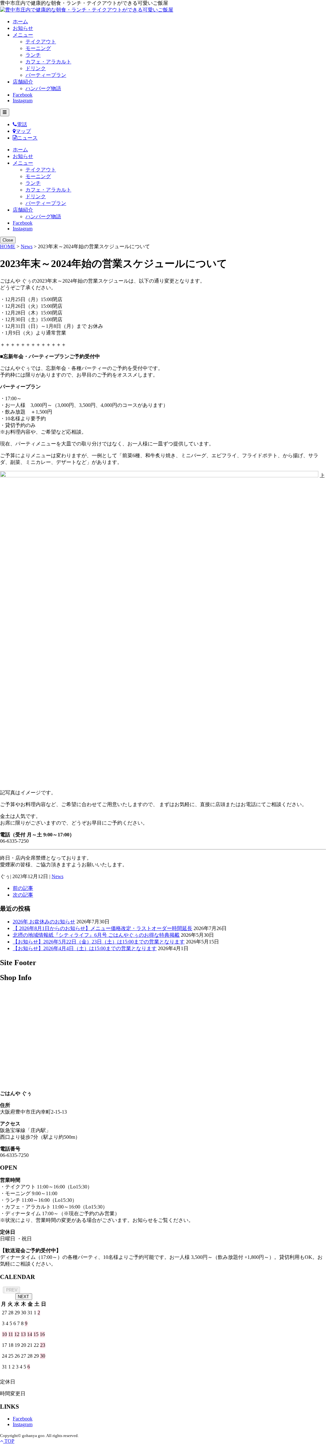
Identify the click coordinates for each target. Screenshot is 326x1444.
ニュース (27, 138)
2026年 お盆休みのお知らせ (44, 921)
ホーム (20, 21)
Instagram (22, 100)
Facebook (22, 94)
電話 (22, 124)
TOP (8, 1441)
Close (8, 240)
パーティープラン (45, 75)
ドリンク (35, 68)
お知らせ (23, 28)
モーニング (38, 48)
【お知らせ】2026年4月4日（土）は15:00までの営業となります (85, 948)
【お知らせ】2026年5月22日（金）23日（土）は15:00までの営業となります (99, 941)
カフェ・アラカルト (48, 61)
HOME (7, 246)
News (26, 246)
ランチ (33, 55)
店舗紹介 (23, 81)
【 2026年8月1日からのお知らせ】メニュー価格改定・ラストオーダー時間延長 (102, 928)
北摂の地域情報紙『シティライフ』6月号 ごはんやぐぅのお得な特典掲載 (96, 935)
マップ (23, 131)
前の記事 (23, 888)
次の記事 (23, 895)
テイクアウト (40, 41)
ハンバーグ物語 (43, 88)
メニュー (23, 35)
